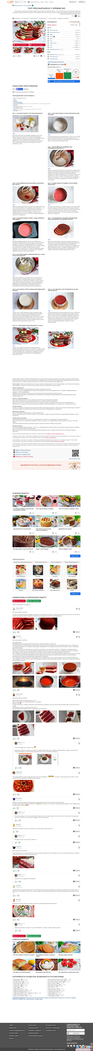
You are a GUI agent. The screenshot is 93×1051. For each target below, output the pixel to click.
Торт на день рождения (38, 590)
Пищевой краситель (54, 49)
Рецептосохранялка (35, 1)
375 (44, 56)
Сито (15, 99)
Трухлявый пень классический (22, 528)
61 (15, 632)
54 (15, 690)
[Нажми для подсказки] (65, 64)
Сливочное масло (54, 56)
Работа (46, 1)
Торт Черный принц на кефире (44, 508)
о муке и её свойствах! (50, 437)
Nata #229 (18, 824)
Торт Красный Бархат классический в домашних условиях (23, 509)
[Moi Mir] (83, 1047)
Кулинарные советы (33, 1027)
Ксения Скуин (19, 694)
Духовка (15, 105)
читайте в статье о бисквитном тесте (55, 433)
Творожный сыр (53, 54)
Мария (78, 15)
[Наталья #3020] (14, 608)
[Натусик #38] (14, 799)
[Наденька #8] (14, 772)
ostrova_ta (18, 636)
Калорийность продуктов (62, 18)
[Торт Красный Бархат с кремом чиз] (18, 50)
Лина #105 (18, 899)
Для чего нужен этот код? (74, 458)
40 (15, 738)
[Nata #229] (14, 825)
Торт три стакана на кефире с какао (69, 508)
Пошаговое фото (43, 18)
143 (16, 56)
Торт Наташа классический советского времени (43, 529)
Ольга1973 (18, 885)
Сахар (51, 36)
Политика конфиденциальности (17, 1030)
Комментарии (34, 18)
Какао (51, 40)
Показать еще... (75, 555)
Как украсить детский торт (43, 972)
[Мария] (16, 743)
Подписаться (76, 1033)
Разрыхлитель (53, 43)
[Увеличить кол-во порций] (79, 24)
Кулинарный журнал (33, 1033)
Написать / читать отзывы (22, 452)
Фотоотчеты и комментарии (53, 1027)
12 (17, 767)
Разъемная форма (18, 102)
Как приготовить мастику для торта (69, 972)
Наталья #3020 (19, 608)
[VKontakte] (78, 1047)
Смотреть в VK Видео (37, 44)
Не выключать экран (75, 21)
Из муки (72, 590)
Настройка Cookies (13, 1035)
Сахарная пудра (53, 58)
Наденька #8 (19, 772)
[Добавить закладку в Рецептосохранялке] (41, 56)
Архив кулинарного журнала (35, 1035)
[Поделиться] (92, 1047)
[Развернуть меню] (92, 1050)
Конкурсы (51, 1)
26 (15, 870)
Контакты (11, 1038)
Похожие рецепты (25, 18)
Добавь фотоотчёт (19, 600)
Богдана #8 (18, 846)
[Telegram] (89, 1047)
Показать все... (75, 593)
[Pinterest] (85, 1047)
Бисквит (21, 590)
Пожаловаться (17, 18)
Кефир (51, 34)
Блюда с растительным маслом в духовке (24, 562)
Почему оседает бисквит (66, 954)
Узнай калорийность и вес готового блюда (64, 81)
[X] (79, 1047)
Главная (11, 1025)
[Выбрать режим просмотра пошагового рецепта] (14, 133)
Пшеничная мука (54, 30)
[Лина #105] (14, 900)
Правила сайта (12, 1027)
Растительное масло (55, 32)
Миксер (15, 100)
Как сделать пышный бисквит (21, 972)
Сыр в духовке (72, 576)
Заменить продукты (52, 24)
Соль (51, 47)
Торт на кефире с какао (65, 549)
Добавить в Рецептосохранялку (23, 450)
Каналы (42, 1)
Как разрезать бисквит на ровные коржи (45, 955)
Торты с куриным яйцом (57, 562)
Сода (51, 45)
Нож (15, 109)
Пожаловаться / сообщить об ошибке (24, 456)
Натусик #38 (19, 798)
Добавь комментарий (34, 600)
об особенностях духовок (58, 441)
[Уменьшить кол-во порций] (79, 26)
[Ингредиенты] (92, 1044)
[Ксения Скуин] (14, 694)
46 (15, 794)
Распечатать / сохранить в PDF (23, 454)
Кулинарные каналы (51, 1030)
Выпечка (55, 576)
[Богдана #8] (14, 847)
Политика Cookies (13, 1033)
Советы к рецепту (52, 18)
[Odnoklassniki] (81, 1047)
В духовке (38, 576)
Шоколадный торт (55, 590)
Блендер (16, 110)
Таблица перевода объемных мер (56, 61)
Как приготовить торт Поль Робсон (23, 549)
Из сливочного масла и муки (42, 562)
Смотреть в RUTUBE (21, 44)
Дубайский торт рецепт (65, 528)
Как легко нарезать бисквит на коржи (23, 954)
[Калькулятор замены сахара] (54, 36)
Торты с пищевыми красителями (72, 562)
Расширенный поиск (51, 1025)
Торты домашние (21, 576)
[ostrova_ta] (14, 636)
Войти (82, 1)
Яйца (51, 38)
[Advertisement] (29, 67)
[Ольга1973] (14, 886)
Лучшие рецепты (32, 1025)
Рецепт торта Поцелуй (42, 549)
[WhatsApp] (87, 1047)
